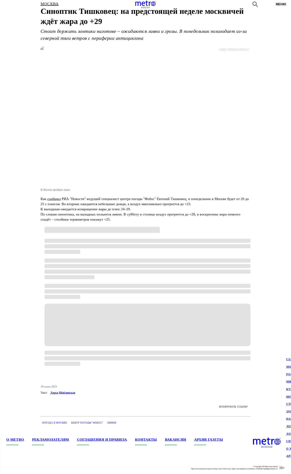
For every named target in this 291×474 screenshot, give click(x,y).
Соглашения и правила (102, 440)
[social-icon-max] (33, 468)
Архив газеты (208, 440)
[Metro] (145, 4)
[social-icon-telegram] (17, 468)
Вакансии (175, 440)
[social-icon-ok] (25, 468)
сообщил (54, 199)
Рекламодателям (50, 440)
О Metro (15, 440)
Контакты (146, 440)
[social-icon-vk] (9, 468)
